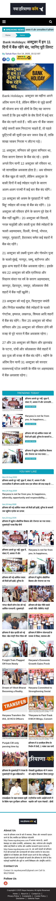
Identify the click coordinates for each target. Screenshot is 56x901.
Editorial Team (33, 898)
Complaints (26, 896)
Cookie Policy (40, 896)
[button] (4, 22)
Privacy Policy (13, 896)
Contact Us (11, 866)
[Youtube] (5, 883)
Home (7, 35)
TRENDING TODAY (28, 393)
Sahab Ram (11, 53)
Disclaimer (20, 898)
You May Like (28, 471)
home (22, 35)
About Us (10, 830)
